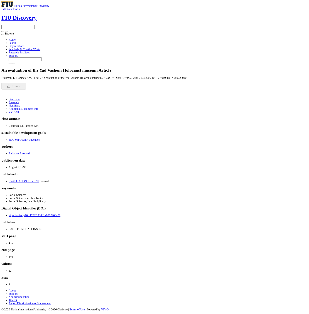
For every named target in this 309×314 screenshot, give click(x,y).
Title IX (13, 300)
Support (13, 55)
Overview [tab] (14, 99)
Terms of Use (77, 309)
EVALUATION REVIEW (24, 181)
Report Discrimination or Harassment (30, 303)
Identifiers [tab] (14, 105)
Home (12, 39)
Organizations (16, 46)
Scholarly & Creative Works (24, 49)
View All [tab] (14, 111)
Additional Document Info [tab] (23, 108)
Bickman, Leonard (19, 153)
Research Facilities (19, 52)
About (12, 290)
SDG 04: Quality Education (24, 139)
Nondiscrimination (19, 296)
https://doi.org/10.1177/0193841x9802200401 (34, 215)
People (12, 42)
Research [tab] (14, 102)
